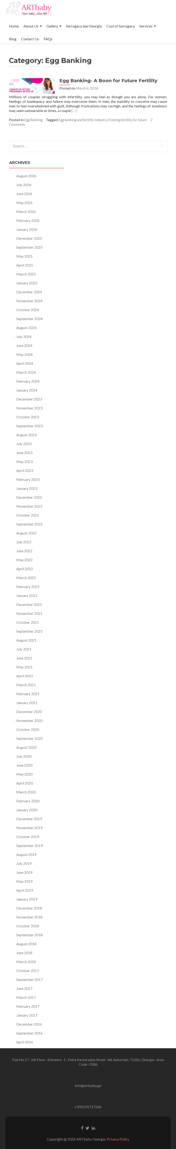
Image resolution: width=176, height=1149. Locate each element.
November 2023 (29, 408)
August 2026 (26, 176)
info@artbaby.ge (88, 1085)
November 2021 (29, 613)
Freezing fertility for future (127, 119)
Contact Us (30, 39)
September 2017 (29, 979)
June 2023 (24, 452)
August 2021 (26, 640)
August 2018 (26, 944)
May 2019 (24, 881)
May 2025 (24, 256)
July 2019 (23, 863)
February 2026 (27, 220)
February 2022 (27, 586)
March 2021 (26, 685)
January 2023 (26, 488)
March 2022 (26, 577)
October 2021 (27, 622)
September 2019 (29, 845)
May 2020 (24, 774)
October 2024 (27, 310)
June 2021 (24, 658)
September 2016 (29, 1033)
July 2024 (23, 336)
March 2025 (26, 274)
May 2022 (24, 560)
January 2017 (26, 1015)
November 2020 (29, 720)
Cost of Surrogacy (120, 26)
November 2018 (29, 917)
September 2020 (29, 738)
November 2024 (29, 301)
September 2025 (29, 247)
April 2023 (24, 470)
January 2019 (26, 899)
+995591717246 (88, 1107)
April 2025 (24, 265)
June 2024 (24, 345)
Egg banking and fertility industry (82, 119)
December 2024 (29, 292)
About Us (30, 26)
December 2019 (29, 819)
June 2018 (24, 952)
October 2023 (27, 417)
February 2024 (27, 381)
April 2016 (24, 1042)
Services (145, 26)
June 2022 (24, 551)
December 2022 (29, 497)
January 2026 (26, 229)
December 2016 (29, 1024)
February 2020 (27, 801)
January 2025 (26, 283)
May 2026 (24, 202)
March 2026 (26, 211)
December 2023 (29, 399)
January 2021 (26, 702)
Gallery (52, 26)
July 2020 (23, 756)
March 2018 (26, 961)
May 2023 (24, 461)
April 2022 (24, 568)
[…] (74, 110)
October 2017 (27, 970)
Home (14, 26)
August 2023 (26, 435)
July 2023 (23, 443)
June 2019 (24, 872)
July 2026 (23, 184)
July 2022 (23, 542)
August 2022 (26, 533)
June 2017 (24, 988)
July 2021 (23, 649)
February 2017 (27, 1006)
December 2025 (29, 238)
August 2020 (26, 747)
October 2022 (27, 515)
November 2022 (29, 506)
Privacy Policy (118, 1139)
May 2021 (24, 667)
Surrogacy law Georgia (84, 26)
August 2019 (26, 854)
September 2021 (29, 631)
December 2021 (29, 604)
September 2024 (29, 318)
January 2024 (26, 390)
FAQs (48, 39)
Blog (12, 39)
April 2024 (24, 363)
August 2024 (26, 327)
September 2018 (29, 935)
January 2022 (26, 595)
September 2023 (29, 426)
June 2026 (24, 193)
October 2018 (27, 926)
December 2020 (29, 711)
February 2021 (27, 694)
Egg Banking (33, 119)
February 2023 (27, 479)
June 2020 (24, 765)
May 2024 (24, 354)
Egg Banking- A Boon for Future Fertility (108, 80)
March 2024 (26, 372)
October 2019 (27, 836)
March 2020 (26, 792)
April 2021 (24, 676)
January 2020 (26, 810)
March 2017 (26, 997)
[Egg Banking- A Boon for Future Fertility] (32, 85)
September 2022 (29, 524)
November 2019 (29, 827)
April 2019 (24, 890)
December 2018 (29, 908)
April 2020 (24, 783)
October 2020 (27, 729)
